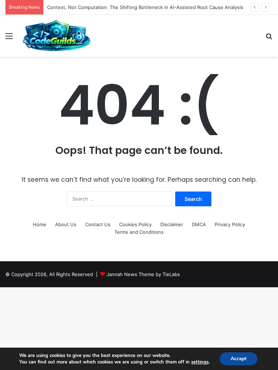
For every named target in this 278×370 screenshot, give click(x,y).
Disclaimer (171, 224)
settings (199, 362)
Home (39, 224)
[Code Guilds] (56, 36)
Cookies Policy (135, 224)
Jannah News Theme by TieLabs (143, 274)
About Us (65, 224)
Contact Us (97, 224)
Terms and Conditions (139, 232)
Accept (239, 358)
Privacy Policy (230, 224)
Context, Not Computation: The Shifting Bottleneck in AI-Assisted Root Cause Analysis (145, 7)
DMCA (199, 224)
